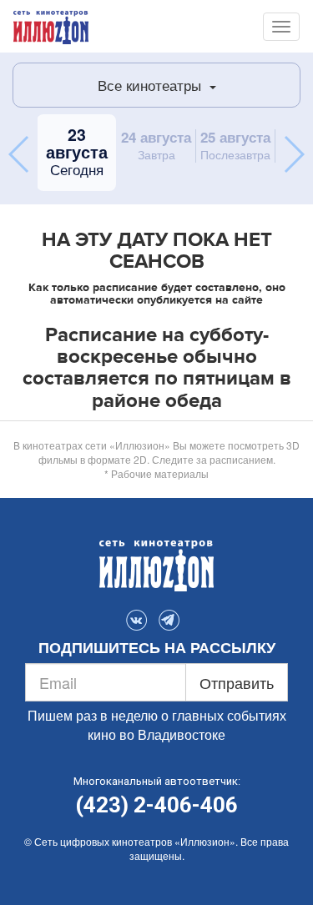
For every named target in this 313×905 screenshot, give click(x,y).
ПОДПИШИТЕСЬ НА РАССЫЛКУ (156, 648)
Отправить (236, 682)
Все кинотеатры (151, 84)
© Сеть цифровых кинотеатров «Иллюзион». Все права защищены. (156, 848)
